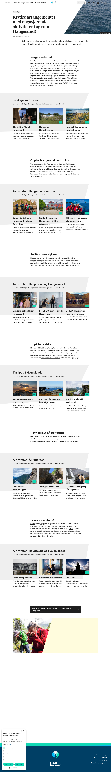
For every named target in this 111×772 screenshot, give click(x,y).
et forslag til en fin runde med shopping (51, 265)
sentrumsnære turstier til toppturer (62, 350)
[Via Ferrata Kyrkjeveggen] (25, 476)
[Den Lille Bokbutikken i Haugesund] (25, 300)
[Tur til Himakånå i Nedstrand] (78, 388)
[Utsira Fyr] (78, 567)
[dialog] (14, 749)
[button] (13, 768)
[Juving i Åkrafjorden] (51, 476)
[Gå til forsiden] (55, 2)
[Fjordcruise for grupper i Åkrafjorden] (78, 476)
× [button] (23, 731)
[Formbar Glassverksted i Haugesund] (51, 300)
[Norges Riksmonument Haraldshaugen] (78, 116)
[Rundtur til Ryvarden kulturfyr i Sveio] (51, 388)
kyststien (33, 85)
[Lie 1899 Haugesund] (78, 300)
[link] (101, 754)
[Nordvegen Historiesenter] (51, 116)
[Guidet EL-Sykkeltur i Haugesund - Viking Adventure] (25, 207)
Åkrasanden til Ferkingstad (50, 358)
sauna (44, 174)
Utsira (71, 529)
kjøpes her (50, 536)
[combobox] (21, 731)
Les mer (9, 744)
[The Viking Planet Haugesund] (25, 116)
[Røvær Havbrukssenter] (51, 567)
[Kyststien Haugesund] (25, 388)
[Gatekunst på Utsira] (25, 567)
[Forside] (55, 758)
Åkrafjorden (35, 436)
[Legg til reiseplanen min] (34, 122)
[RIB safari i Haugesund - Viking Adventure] (78, 207)
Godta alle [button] (8, 764)
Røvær (32, 524)
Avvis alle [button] (19, 764)
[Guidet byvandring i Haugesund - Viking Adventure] (51, 207)
